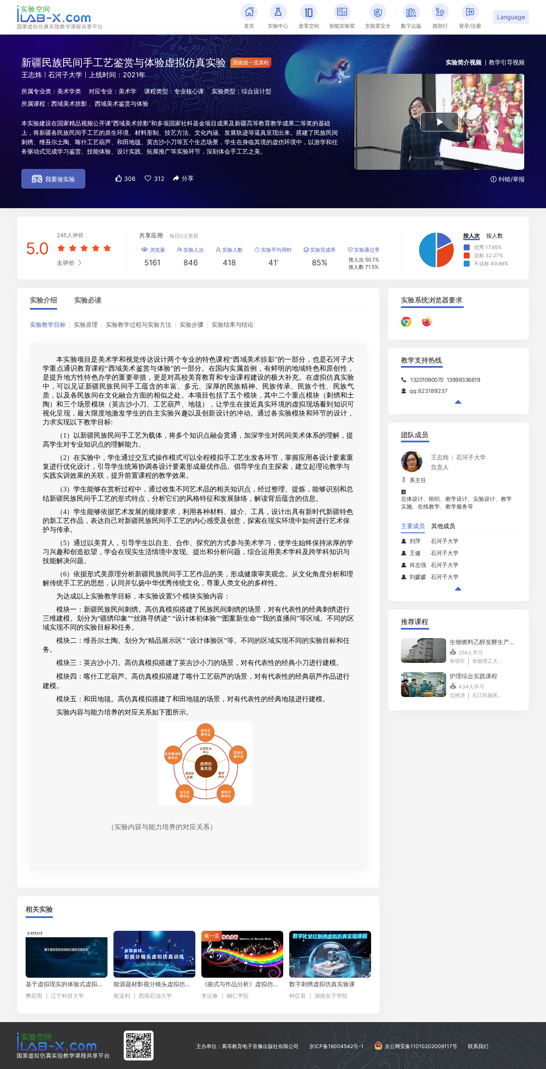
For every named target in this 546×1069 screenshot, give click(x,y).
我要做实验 (53, 179)
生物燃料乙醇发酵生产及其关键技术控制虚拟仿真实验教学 (483, 641)
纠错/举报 (508, 179)
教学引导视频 (507, 62)
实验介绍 (43, 300)
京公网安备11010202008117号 (421, 1046)
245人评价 (70, 235)
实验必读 (88, 300)
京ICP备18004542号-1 (336, 1046)
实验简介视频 (464, 62)
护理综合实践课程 (473, 676)
